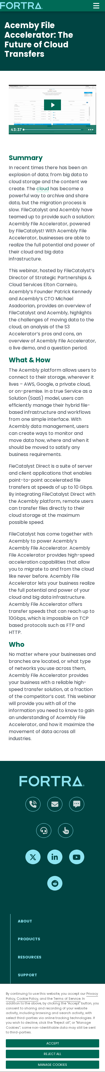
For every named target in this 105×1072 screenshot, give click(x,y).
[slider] (53, 129)
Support (27, 975)
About (25, 921)
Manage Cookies (52, 1064)
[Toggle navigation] (96, 5)
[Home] (22, 5)
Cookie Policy (27, 998)
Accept (52, 1043)
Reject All (52, 1054)
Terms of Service (66, 998)
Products (29, 939)
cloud (42, 188)
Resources (29, 957)
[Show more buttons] (90, 129)
